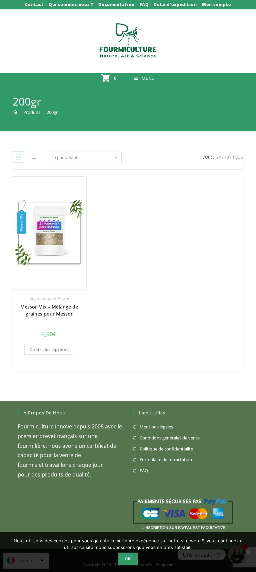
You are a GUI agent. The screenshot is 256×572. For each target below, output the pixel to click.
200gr (52, 112)
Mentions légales (156, 427)
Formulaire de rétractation (166, 459)
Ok (128, 558)
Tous (237, 157)
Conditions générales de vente (170, 438)
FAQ (144, 4)
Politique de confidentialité (166, 449)
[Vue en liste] (33, 157)
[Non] (247, 552)
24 (218, 157)
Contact (34, 4)
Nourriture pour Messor (49, 298)
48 (226, 157)
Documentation (116, 4)
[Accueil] (15, 112)
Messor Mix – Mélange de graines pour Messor (49, 310)
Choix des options (49, 349)
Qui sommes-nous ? (71, 4)
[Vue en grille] (18, 157)
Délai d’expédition (175, 4)
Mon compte (216, 4)
